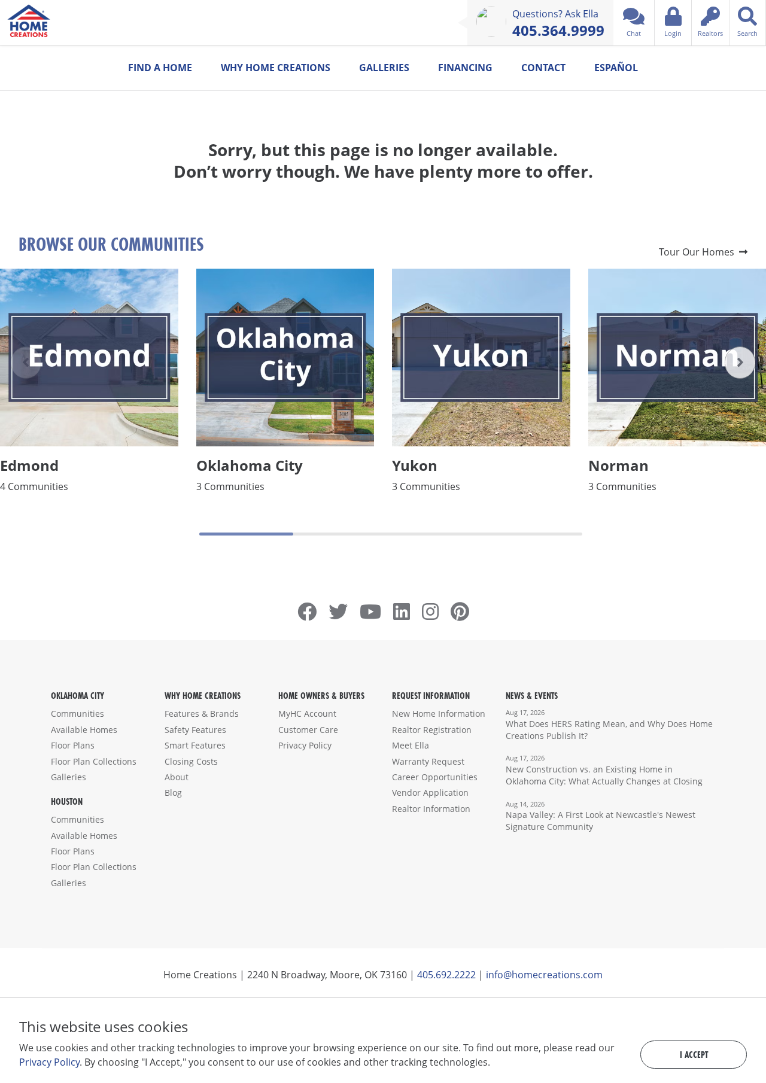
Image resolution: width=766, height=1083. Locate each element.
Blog (173, 792)
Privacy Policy (305, 745)
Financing (465, 67)
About (177, 777)
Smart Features (195, 745)
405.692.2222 (446, 974)
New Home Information (438, 713)
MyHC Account (307, 713)
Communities (77, 713)
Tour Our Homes (699, 251)
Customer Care (308, 729)
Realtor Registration (432, 729)
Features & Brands (202, 713)
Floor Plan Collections (93, 761)
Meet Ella (410, 745)
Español (616, 67)
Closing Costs (191, 761)
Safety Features (195, 729)
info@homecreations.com (544, 974)
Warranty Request (428, 761)
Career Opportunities (435, 777)
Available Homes (84, 729)
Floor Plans (73, 745)
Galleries (384, 67)
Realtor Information (431, 808)
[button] (740, 362)
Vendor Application (430, 792)
